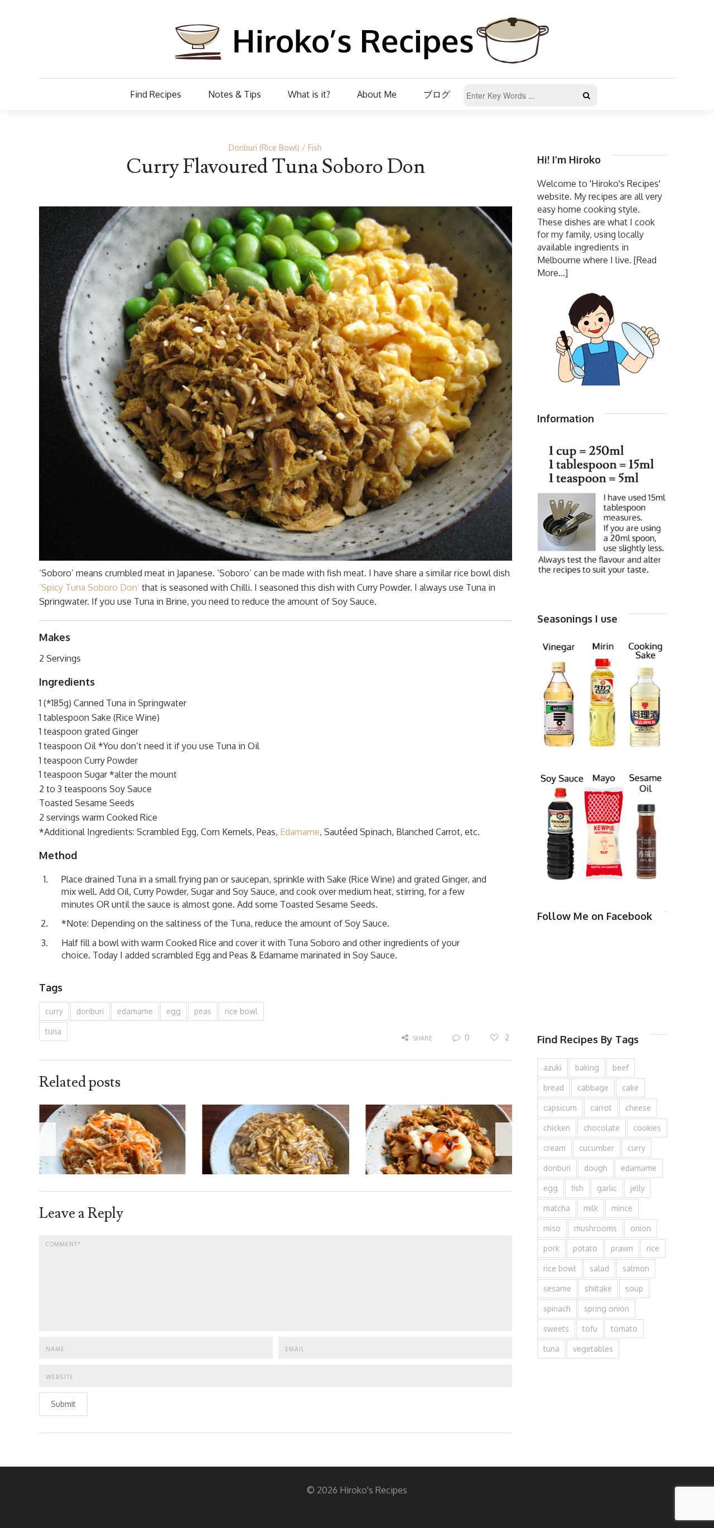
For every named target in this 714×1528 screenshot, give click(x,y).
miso (552, 1228)
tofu (589, 1328)
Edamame (300, 831)
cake (630, 1087)
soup (634, 1288)
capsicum (560, 1107)
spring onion (606, 1308)
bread (553, 1087)
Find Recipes (155, 94)
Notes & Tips (234, 94)
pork (551, 1248)
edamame (135, 1011)
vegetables (593, 1348)
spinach (557, 1308)
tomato (624, 1328)
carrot (601, 1107)
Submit (63, 1404)
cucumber (596, 1148)
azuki (552, 1067)
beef (620, 1067)
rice (653, 1248)
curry (54, 1011)
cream (554, 1148)
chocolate (601, 1127)
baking (587, 1067)
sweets (556, 1328)
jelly (637, 1188)
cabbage (593, 1087)
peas (202, 1011)
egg (173, 1011)
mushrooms (595, 1228)
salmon (636, 1268)
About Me (377, 94)
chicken (556, 1127)
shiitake (598, 1288)
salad (599, 1268)
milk (590, 1208)
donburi (90, 1011)
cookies (647, 1127)
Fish (315, 147)
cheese (638, 1107)
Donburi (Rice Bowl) (264, 147)
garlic (607, 1188)
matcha (556, 1208)
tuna (53, 1031)
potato (585, 1248)
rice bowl (241, 1011)
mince (622, 1208)
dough (595, 1168)
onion (640, 1228)
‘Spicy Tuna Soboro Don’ (89, 587)
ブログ (436, 94)
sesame (557, 1288)
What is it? (309, 94)
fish (577, 1188)
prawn (622, 1248)
